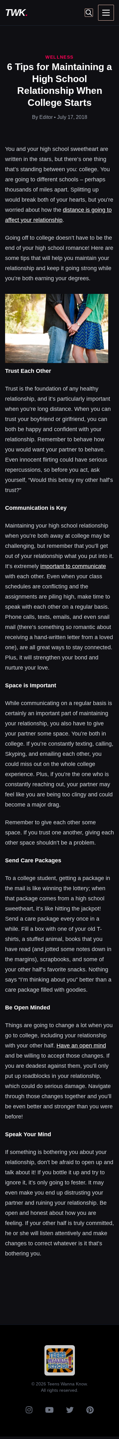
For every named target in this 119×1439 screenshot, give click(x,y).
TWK (16, 12)
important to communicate (73, 566)
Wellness (59, 57)
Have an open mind (81, 1045)
